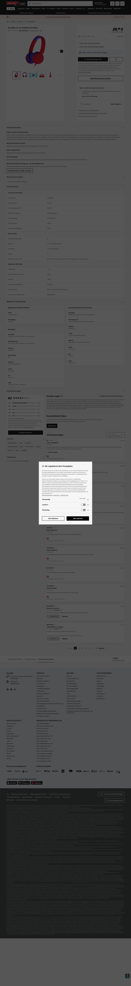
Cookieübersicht (64, 495)
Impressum (56, 495)
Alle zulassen (78, 518)
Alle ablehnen (53, 518)
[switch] (83, 505)
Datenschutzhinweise (47, 495)
